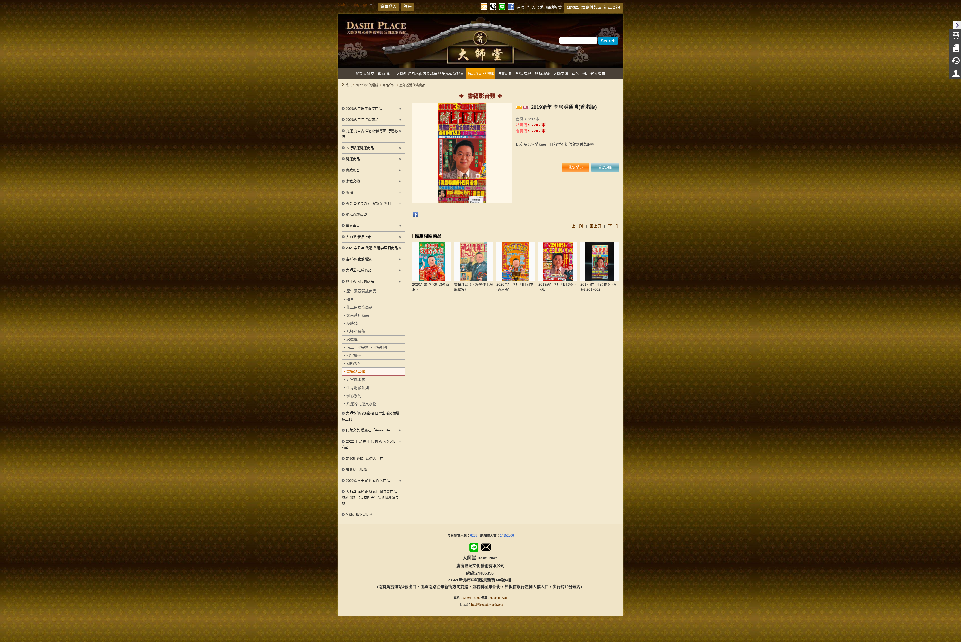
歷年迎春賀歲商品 (361, 291)
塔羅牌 (352, 339)
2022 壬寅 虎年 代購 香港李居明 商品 (369, 444)
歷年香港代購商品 (412, 85)
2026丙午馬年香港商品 (364, 109)
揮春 (350, 299)
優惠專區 (353, 226)
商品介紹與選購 (367, 85)
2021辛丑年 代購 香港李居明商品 (372, 248)
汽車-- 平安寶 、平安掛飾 (367, 347)
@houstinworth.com (490, 604)
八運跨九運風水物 (361, 404)
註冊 (408, 6)
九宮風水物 (355, 379)
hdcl (474, 604)
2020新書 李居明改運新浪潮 (430, 286)
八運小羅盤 (355, 331)
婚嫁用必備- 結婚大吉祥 (364, 458)
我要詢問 (605, 167)
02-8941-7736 (471, 598)
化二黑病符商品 (359, 307)
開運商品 (353, 159)
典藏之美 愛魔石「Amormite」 (370, 430)
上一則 (577, 226)
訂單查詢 (612, 7)
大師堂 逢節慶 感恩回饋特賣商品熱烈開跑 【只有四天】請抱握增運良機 (370, 497)
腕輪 (349, 192)
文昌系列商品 (357, 315)
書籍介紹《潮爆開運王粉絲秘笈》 (473, 286)
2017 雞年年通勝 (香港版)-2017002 (598, 286)
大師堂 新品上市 (358, 237)
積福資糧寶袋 (356, 215)
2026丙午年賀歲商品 (362, 120)
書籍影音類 (355, 371)
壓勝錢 (352, 323)
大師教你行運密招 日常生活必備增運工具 (370, 416)
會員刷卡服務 (356, 469)
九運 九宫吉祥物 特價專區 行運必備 (370, 134)
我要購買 (575, 167)
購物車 (573, 7)
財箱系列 (353, 363)
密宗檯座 (353, 355)
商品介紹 (388, 85)
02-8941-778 (498, 598)
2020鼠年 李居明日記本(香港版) (514, 286)
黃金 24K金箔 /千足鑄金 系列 (368, 203)
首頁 (348, 85)
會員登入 (388, 6)
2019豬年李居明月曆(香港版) (557, 286)
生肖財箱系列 (357, 388)
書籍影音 (353, 170)
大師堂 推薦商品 (358, 270)
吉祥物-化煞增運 (359, 259)
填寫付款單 (591, 7)
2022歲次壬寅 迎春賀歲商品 (368, 481)
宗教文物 (353, 181)
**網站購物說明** (359, 515)
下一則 (613, 226)
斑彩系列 (353, 396)
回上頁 (595, 226)
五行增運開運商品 (360, 148)
